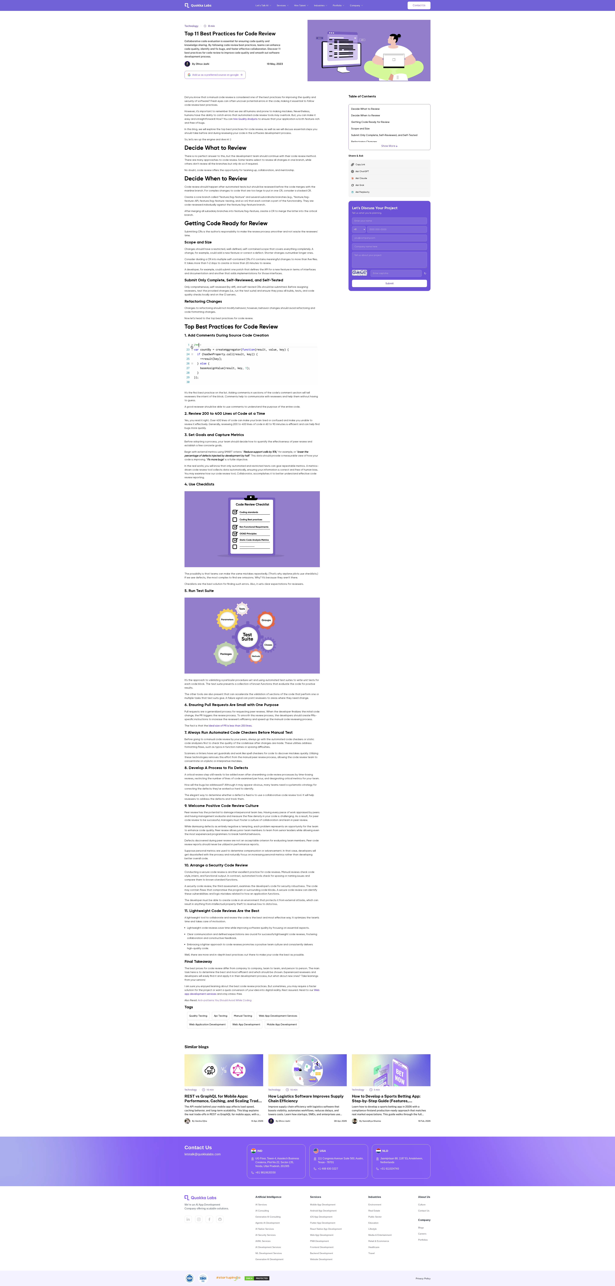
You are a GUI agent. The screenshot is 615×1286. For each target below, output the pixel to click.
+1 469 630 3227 (328, 1168)
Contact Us (419, 5)
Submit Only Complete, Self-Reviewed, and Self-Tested (384, 135)
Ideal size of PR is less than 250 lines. (230, 725)
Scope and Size (360, 128)
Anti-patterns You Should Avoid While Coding (224, 1000)
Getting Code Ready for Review (370, 121)
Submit (389, 283)
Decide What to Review (365, 108)
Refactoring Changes (364, 141)
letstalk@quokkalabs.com (202, 1154)
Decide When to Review (365, 115)
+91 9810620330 (265, 1172)
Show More (388, 146)
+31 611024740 (389, 1168)
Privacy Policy (423, 1278)
